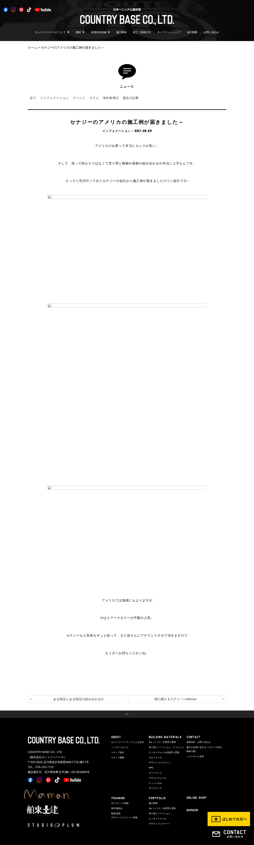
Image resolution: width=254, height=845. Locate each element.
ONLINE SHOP (197, 797)
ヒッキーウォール (157, 818)
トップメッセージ (120, 747)
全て (33, 98)
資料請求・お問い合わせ (199, 742)
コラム (94, 98)
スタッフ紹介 (117, 752)
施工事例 (121, 32)
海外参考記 (111, 98)
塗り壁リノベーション (160, 813)
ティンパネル (155, 783)
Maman (192, 810)
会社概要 (192, 32)
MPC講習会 (116, 808)
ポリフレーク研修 (120, 803)
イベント (79, 98)
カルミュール (155, 757)
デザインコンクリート (160, 762)
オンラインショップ (169, 32)
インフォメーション (54, 98)
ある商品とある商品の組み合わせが (78, 699)
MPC (151, 767)
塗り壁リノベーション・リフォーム (166, 747)
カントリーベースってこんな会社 (127, 742)
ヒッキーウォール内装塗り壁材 (164, 752)
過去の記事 (131, 98)
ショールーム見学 (195, 756)
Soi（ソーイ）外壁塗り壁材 (162, 742)
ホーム (32, 47)
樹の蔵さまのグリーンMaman (175, 699)
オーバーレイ (155, 773)
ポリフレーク (155, 788)
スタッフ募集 (117, 757)
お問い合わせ (211, 32)
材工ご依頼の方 (142, 32)
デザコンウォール (157, 778)
